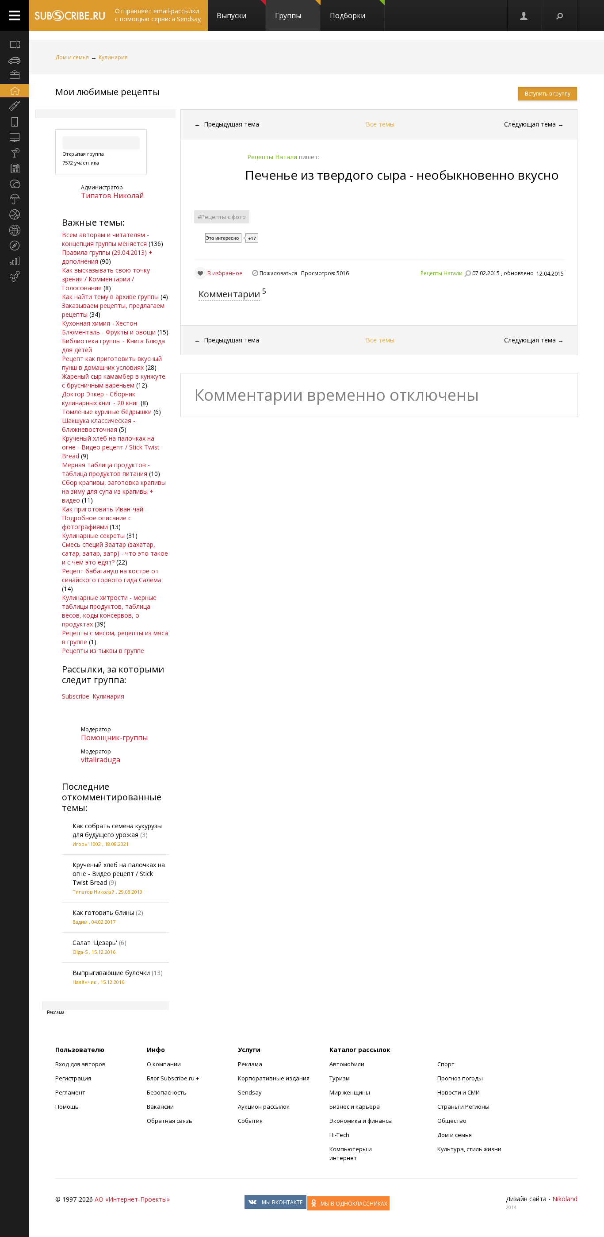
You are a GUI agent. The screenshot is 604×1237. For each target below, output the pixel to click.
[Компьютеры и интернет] (14, 137)
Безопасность (167, 1092)
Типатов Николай (112, 195)
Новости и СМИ (458, 1092)
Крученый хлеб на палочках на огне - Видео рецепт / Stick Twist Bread (111, 447)
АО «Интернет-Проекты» (132, 1199)
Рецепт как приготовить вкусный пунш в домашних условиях (112, 363)
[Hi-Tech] (14, 121)
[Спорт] (14, 214)
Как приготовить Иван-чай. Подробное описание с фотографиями (103, 518)
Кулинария (113, 57)
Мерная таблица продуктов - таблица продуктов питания (106, 469)
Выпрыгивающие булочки (111, 972)
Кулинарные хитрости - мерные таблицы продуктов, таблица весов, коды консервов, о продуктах (109, 610)
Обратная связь (169, 1121)
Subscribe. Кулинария (93, 696)
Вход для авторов (80, 1064)
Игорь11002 (87, 844)
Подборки (347, 15)
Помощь (67, 1106)
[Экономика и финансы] (14, 261)
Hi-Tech (339, 1135)
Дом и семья (72, 57)
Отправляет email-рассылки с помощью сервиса (158, 15)
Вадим (80, 921)
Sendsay (250, 1092)
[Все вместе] (14, 44)
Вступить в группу (547, 93)
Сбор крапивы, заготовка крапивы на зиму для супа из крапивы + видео (114, 491)
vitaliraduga (100, 759)
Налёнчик (84, 982)
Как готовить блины (103, 912)
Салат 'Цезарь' (95, 942)
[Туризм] (14, 245)
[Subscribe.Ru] (70, 15)
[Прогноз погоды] (14, 199)
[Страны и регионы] (14, 230)
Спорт (446, 1064)
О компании (164, 1064)
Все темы (380, 124)
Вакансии (160, 1106)
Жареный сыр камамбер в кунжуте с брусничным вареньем (113, 380)
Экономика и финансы (361, 1121)
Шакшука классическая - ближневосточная (98, 425)
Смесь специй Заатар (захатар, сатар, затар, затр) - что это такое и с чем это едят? (115, 553)
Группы (288, 15)
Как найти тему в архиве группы (110, 296)
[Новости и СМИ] (14, 168)
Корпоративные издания (274, 1078)
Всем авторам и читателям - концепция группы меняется (105, 239)
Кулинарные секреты (93, 535)
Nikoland (564, 1199)
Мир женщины (349, 1092)
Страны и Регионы (463, 1106)
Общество (451, 1121)
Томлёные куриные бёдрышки (107, 411)
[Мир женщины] (14, 106)
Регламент (70, 1092)
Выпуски (231, 15)
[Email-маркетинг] (14, 276)
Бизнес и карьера (354, 1106)
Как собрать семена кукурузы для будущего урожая (117, 830)
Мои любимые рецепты (107, 92)
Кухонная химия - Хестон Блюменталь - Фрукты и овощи (109, 327)
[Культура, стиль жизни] (14, 152)
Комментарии (229, 294)
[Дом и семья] (14, 90)
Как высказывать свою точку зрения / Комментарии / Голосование (106, 279)
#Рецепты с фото (222, 217)
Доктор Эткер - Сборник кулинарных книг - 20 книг (100, 398)
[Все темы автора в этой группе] (467, 273)
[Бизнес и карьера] (14, 75)
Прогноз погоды (460, 1078)
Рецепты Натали (442, 273)
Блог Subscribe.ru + (173, 1078)
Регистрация (73, 1078)
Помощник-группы (114, 737)
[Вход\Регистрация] (524, 15)
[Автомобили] (14, 59)
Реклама (250, 1064)
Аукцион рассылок (264, 1106)
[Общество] (14, 183)
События (250, 1121)
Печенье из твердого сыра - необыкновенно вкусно (402, 174)
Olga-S (80, 952)
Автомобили (346, 1064)
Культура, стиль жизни (469, 1149)
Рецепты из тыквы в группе (103, 650)
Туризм (339, 1078)
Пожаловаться (278, 273)
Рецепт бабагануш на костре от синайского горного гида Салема (111, 575)
